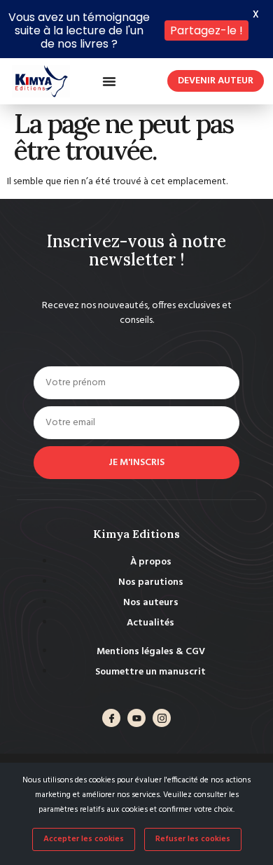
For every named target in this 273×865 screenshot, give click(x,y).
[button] (109, 81)
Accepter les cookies (83, 839)
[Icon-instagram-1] (162, 718)
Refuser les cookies (192, 839)
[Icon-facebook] (111, 718)
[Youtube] (136, 718)
